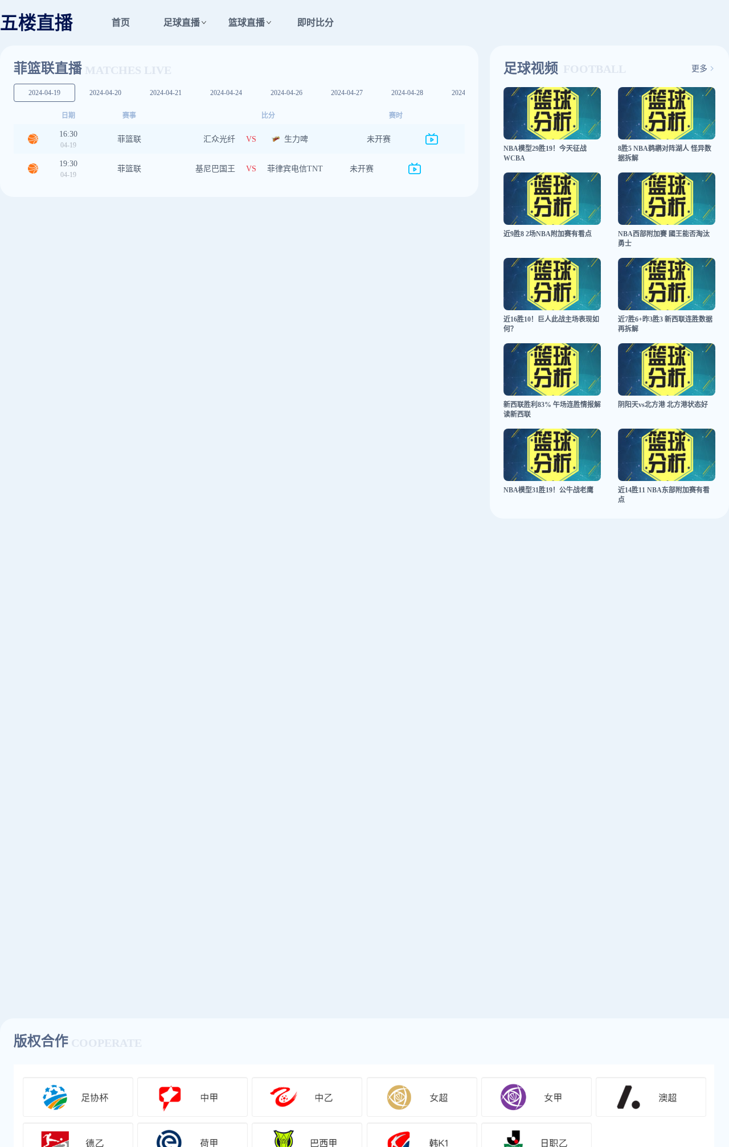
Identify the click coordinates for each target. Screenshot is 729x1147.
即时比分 (315, 22)
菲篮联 (129, 139)
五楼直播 (36, 23)
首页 (121, 22)
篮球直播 (246, 22)
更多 (699, 69)
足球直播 (181, 22)
